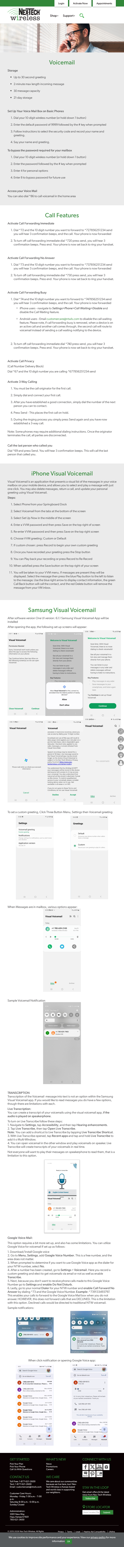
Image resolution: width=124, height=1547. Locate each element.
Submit (106, 1512)
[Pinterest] (92, 1474)
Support (68, 15)
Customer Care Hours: (20, 1493)
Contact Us (19, 1477)
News (49, 1463)
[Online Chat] (99, 1474)
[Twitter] (92, 1467)
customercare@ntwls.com (63, 319)
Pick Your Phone (17, 1466)
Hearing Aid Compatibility (95, 1531)
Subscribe (90, 1498)
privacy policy (98, 1537)
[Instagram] (106, 1467)
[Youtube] (99, 1467)
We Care (53, 1477)
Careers (50, 1469)
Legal (78, 1531)
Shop (53, 15)
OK (68, 1541)
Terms (69, 1531)
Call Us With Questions (21, 1469)
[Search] (81, 16)
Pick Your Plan (16, 1463)
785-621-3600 (17, 1519)
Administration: (17, 1510)
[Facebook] (85, 1467)
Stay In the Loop (95, 1487)
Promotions (51, 1466)
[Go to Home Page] (24, 15)
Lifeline (112, 1531)
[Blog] (85, 1474)
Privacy (61, 1531)
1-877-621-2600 (27, 1481)
